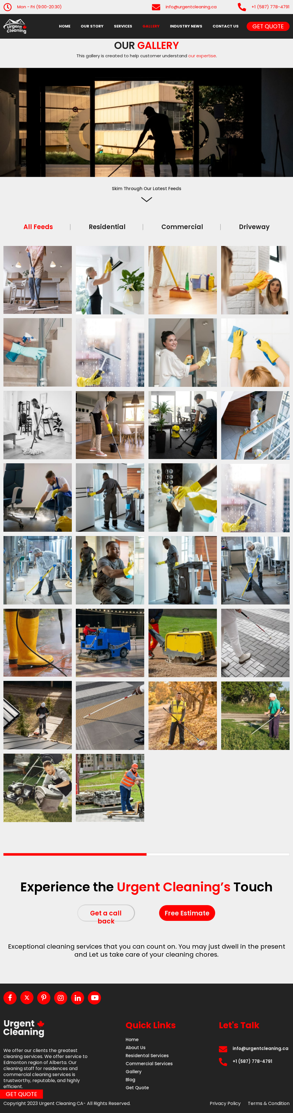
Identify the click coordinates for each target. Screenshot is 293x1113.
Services (123, 26)
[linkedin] (77, 997)
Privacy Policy (225, 1103)
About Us (136, 1048)
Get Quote (268, 26)
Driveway (254, 227)
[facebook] (10, 997)
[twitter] (26, 997)
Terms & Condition (269, 1103)
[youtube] (94, 997)
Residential (107, 227)
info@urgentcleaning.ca (191, 7)
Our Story (92, 26)
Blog (130, 1080)
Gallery (151, 26)
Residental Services (147, 1056)
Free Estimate (187, 913)
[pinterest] (43, 997)
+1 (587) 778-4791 (271, 7)
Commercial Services (149, 1064)
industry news (186, 26)
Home (64, 26)
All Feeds (38, 227)
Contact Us (226, 26)
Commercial (182, 227)
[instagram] (60, 997)
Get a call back (106, 915)
